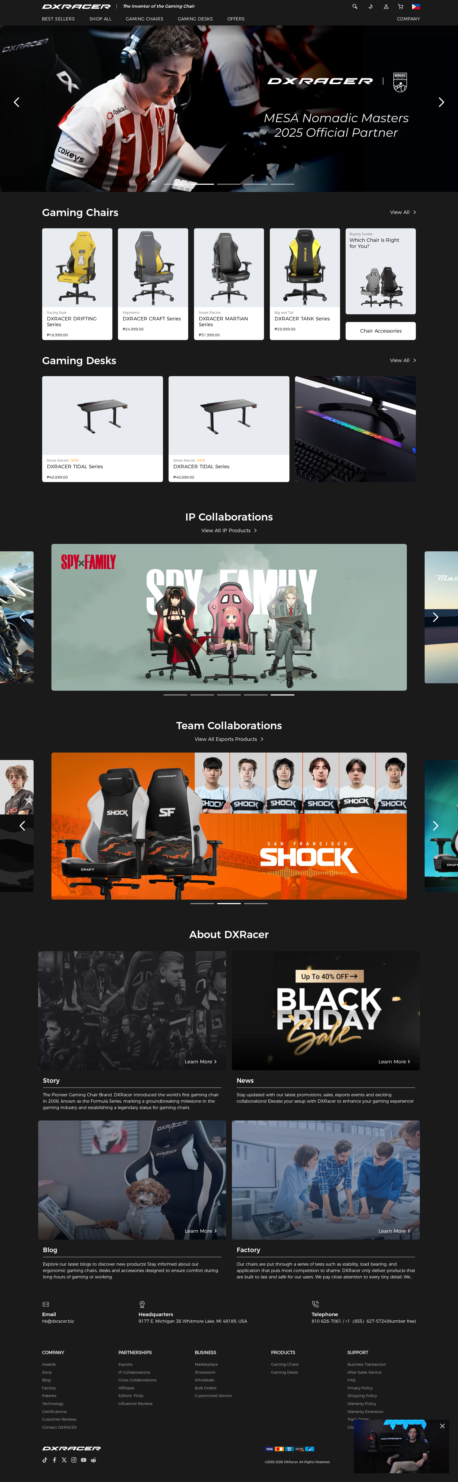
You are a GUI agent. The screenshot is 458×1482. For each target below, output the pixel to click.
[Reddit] (95, 1460)
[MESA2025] (229, 102)
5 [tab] (282, 184)
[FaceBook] (56, 1460)
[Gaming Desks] (355, 429)
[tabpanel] (229, 102)
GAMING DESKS (195, 19)
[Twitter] (66, 1460)
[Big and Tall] (305, 267)
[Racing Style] (77, 267)
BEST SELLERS (58, 19)
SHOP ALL (101, 19)
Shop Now (202, 643)
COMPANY (408, 19)
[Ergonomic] (153, 267)
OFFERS (236, 19)
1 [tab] (175, 184)
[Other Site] (416, 6)
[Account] (386, 6)
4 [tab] (256, 184)
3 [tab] (229, 184)
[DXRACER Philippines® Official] (76, 6)
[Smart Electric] (229, 267)
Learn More (255, 643)
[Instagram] (76, 1460)
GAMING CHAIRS (144, 19)
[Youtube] (86, 1460)
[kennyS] (401, 1446)
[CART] (400, 6)
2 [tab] (202, 184)
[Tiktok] (47, 1460)
